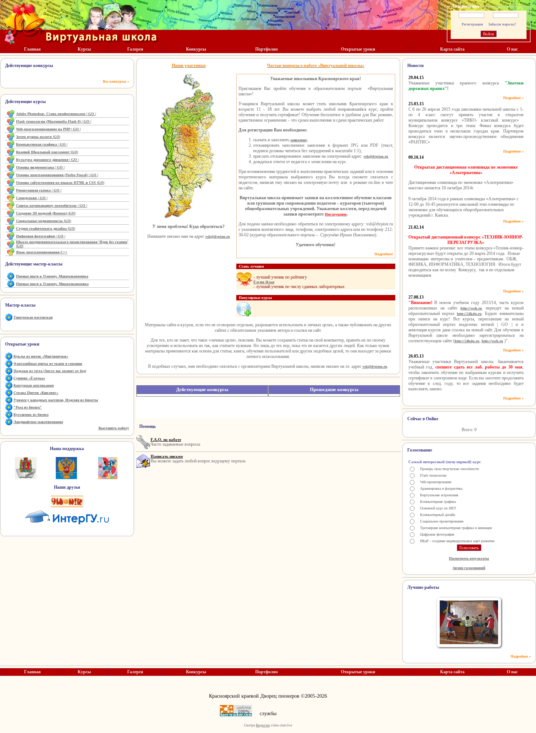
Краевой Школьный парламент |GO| (47, 152)
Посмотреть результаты (469, 558)
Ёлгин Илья (263, 282)
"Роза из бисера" (27, 407)
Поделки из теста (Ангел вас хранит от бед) (49, 371)
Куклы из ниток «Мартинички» (40, 356)
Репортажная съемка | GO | (38, 190)
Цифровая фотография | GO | (40, 236)
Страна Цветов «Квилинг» (35, 393)
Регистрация (472, 24)
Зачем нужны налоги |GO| (38, 137)
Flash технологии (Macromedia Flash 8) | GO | (53, 121)
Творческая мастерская (33, 317)
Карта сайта (452, 49)
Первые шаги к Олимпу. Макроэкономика (52, 276)
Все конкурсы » (116, 81)
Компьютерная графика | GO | (41, 144)
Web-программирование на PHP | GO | (48, 129)
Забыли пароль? (502, 24)
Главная (32, 49)
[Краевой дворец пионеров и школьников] (107, 468)
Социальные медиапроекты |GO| (43, 221)
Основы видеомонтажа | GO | (40, 167)
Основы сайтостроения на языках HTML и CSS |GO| (60, 183)
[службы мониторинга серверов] (236, 710)
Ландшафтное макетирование (38, 422)
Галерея (135, 49)
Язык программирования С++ (41, 252)
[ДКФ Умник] (67, 501)
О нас (512, 49)
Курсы (84, 49)
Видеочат (262, 725)
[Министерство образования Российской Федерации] (66, 468)
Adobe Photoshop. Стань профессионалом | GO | (56, 114)
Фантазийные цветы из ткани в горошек (47, 364)
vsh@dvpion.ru (217, 237)
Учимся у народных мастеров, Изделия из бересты (55, 400)
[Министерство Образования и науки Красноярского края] (25, 468)
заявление (298, 140)
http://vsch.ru (471, 308)
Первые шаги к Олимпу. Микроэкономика (52, 284)
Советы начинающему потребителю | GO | (51, 206)
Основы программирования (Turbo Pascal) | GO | (57, 175)
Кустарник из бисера (30, 415)
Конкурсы (196, 49)
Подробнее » (513, 98)
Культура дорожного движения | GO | (47, 160)
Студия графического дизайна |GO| (45, 228)
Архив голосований (469, 568)
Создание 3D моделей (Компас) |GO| (45, 213)
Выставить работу (113, 428)
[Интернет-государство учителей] (67, 516)
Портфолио (266, 49)
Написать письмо (167, 456)
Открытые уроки (358, 49)
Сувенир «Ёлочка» (29, 378)
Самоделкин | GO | (31, 198)
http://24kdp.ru (469, 314)
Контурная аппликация (33, 385)
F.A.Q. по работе (166, 439)
